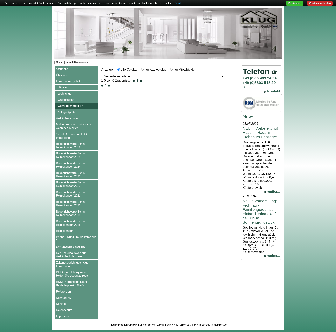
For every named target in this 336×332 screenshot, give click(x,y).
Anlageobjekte (67, 112)
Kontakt (61, 303)
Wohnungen (65, 93)
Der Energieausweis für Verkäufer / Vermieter (71, 254)
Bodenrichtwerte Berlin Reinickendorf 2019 (70, 213)
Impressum (63, 316)
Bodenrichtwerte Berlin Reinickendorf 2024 (70, 164)
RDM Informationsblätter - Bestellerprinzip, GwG (72, 283)
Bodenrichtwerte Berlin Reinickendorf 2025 (70, 155)
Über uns (62, 75)
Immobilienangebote (77, 62)
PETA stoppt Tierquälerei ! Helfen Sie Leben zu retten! (73, 273)
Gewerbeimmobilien (70, 105)
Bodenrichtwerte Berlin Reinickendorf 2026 (70, 145)
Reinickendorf (65, 230)
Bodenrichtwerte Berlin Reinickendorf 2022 (70, 184)
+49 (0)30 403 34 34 (260, 78)
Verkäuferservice (67, 118)
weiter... (273, 191)
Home (59, 62)
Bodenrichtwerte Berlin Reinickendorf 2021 (70, 193)
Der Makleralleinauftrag (70, 246)
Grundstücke (66, 99)
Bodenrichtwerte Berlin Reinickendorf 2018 (70, 223)
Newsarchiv (63, 297)
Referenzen (63, 291)
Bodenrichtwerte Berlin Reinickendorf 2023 (70, 174)
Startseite (62, 69)
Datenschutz (64, 310)
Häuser (62, 87)
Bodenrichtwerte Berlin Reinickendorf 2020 (70, 203)
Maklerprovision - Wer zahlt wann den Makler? (73, 126)
